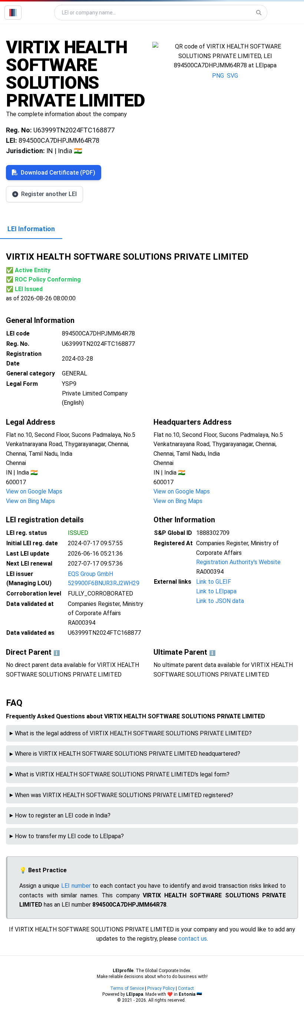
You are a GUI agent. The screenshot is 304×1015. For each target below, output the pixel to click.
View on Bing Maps (30, 501)
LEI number (76, 885)
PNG (218, 75)
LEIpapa (134, 994)
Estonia (187, 994)
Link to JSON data (220, 600)
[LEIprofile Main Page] (13, 13)
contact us (192, 938)
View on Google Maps (34, 491)
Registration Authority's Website (238, 562)
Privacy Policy (161, 988)
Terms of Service (127, 988)
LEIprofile (123, 970)
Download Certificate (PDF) (58, 172)
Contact (186, 988)
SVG (232, 75)
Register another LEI (49, 194)
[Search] (258, 12)
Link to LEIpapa (216, 591)
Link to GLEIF (213, 581)
